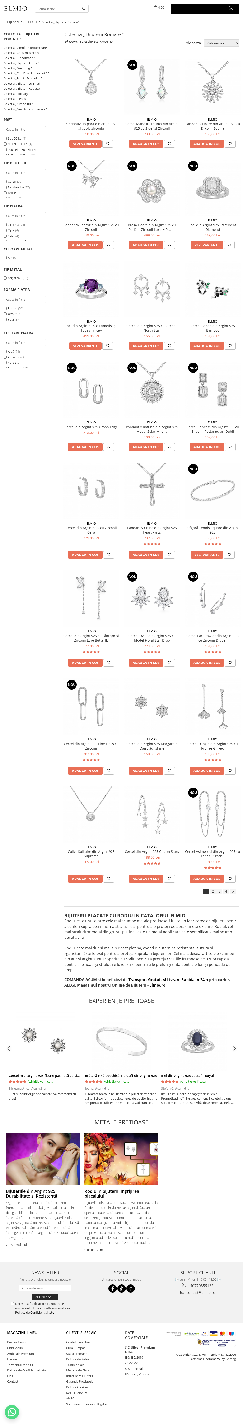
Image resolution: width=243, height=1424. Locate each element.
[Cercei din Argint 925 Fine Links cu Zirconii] (91, 706)
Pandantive (16, 187)
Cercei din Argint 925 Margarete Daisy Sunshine (152, 746)
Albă (11, 351)
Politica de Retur (77, 1359)
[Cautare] (84, 9)
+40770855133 (200, 1285)
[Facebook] (112, 1288)
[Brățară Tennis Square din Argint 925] (213, 491)
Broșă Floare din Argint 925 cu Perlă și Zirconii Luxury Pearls (152, 227)
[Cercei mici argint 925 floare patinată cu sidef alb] (45, 1041)
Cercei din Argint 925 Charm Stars (152, 851)
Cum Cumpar (75, 1348)
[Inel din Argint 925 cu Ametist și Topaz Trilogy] (91, 289)
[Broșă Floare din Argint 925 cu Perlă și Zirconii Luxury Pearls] (152, 188)
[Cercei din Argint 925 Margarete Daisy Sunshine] (152, 706)
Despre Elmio (16, 1342)
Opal (11, 230)
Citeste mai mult (17, 1244)
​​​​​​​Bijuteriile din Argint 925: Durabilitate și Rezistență (31, 1193)
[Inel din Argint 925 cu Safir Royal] (197, 1041)
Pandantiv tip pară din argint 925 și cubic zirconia (91, 126)
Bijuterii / (15, 22)
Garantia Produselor (80, 1381)
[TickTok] (121, 1288)
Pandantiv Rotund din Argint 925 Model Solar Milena (152, 429)
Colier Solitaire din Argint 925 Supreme (91, 853)
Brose (12, 193)
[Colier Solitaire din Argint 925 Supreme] (91, 814)
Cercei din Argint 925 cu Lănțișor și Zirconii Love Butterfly (91, 638)
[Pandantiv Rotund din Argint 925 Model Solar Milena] (152, 390)
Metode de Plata (77, 1370)
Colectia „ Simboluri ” (18, 104)
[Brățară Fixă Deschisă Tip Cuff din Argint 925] (121, 1041)
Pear (11, 319)
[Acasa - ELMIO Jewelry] (16, 8)
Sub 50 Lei (15, 138)
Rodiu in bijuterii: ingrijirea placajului (111, 1193)
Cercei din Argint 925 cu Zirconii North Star (152, 328)
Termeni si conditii (20, 1365)
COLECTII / (32, 22)
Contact (12, 1381)
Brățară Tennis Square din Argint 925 (212, 530)
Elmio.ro (157, 985)
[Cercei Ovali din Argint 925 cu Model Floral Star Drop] (152, 598)
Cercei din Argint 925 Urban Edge (91, 427)
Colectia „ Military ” (17, 94)
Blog (10, 1376)
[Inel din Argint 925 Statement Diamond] (213, 188)
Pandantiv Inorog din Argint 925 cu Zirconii (91, 227)
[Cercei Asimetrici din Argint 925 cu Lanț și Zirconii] (213, 814)
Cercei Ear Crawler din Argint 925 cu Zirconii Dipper (212, 638)
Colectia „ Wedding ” (18, 68)
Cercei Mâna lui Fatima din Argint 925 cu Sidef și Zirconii (152, 126)
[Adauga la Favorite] (107, 144)
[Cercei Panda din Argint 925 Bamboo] (213, 289)
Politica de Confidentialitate (34, 1312)
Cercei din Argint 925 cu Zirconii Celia (91, 530)
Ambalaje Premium (20, 1353)
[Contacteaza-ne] (230, 8)
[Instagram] (130, 1288)
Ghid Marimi (15, 1348)
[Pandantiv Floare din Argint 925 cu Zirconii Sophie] (213, 87)
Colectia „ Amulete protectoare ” (26, 47)
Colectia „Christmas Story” (22, 52)
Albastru (14, 357)
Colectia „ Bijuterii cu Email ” (23, 83)
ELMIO (91, 119)
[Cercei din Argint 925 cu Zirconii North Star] (152, 289)
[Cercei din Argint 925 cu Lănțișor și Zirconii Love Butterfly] (91, 598)
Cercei (12, 181)
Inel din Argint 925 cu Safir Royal (187, 1075)
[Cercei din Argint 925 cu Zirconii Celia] (91, 491)
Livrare (12, 1359)
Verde (12, 362)
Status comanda (77, 1353)
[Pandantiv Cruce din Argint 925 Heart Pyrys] (152, 491)
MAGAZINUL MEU (22, 1332)
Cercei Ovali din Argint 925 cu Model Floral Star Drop (152, 638)
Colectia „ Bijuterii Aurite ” (21, 63)
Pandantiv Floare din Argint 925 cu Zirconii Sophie (212, 126)
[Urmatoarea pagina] (233, 891)
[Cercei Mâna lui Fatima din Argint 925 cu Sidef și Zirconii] (152, 87)
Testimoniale (75, 1365)
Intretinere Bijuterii (79, 1376)
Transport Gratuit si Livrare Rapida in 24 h (168, 979)
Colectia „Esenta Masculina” (23, 78)
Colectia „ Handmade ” (19, 58)
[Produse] (179, 9)
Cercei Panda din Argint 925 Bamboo (213, 328)
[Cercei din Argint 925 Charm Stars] (152, 814)
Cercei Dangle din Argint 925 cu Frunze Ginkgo (212, 746)
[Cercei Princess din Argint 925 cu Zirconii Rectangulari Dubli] (213, 390)
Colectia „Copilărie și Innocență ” (26, 73)
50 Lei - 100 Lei (18, 144)
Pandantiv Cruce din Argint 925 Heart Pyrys (152, 530)
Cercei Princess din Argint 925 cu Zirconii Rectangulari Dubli (213, 429)
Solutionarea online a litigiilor (86, 1404)
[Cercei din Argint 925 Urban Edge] (91, 390)
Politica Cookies (77, 1387)
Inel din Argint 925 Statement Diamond (212, 227)
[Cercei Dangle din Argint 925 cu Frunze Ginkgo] (213, 706)
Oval (11, 314)
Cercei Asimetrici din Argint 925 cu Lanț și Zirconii (212, 853)
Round (12, 308)
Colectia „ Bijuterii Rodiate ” (23, 88)
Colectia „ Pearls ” (16, 99)
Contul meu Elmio (78, 1342)
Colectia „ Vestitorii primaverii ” (25, 109)
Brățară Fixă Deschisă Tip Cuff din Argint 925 (121, 1075)
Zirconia (13, 224)
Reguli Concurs (76, 1393)
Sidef (11, 236)
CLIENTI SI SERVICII (82, 1332)
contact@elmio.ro (200, 1292)
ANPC (70, 1398)
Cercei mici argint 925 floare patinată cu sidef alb (48, 1075)
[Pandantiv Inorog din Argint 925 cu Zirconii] (91, 188)
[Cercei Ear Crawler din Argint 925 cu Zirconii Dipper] (213, 598)
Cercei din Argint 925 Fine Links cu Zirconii (91, 746)
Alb (10, 257)
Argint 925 (15, 278)
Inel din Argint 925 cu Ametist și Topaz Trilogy (91, 328)
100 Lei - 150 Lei (19, 149)
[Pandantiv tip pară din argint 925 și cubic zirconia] (91, 87)
